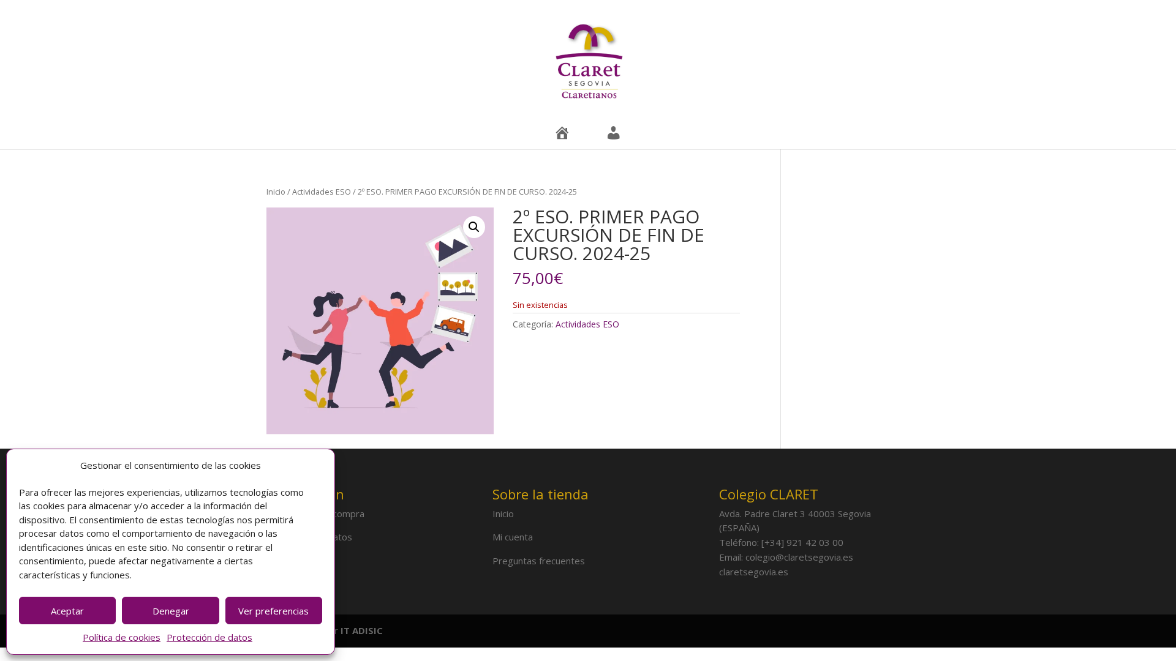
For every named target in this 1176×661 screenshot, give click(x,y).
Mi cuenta (512, 537)
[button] (474, 227)
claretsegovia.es (753, 572)
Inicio (275, 191)
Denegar (171, 611)
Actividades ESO (321, 191)
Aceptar (67, 611)
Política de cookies (121, 637)
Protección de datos (209, 637)
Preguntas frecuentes (538, 561)
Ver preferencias (273, 611)
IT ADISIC (362, 630)
